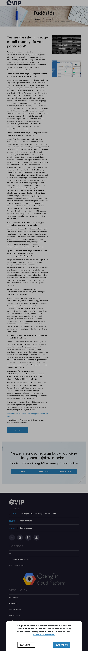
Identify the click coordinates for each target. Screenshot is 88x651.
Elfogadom (62, 645)
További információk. (44, 634)
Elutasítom (26, 645)
